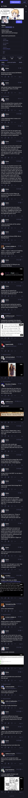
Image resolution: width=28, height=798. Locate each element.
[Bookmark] (12, 77)
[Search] (26, 6)
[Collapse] (22, 68)
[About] (26, 12)
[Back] (1, 6)
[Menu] (13, 21)
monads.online (9, 27)
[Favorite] (8, 77)
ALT (21, 279)
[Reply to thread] (2, 122)
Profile (5, 6)
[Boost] (5, 77)
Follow (19, 22)
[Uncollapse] (22, 344)
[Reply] (2, 77)
